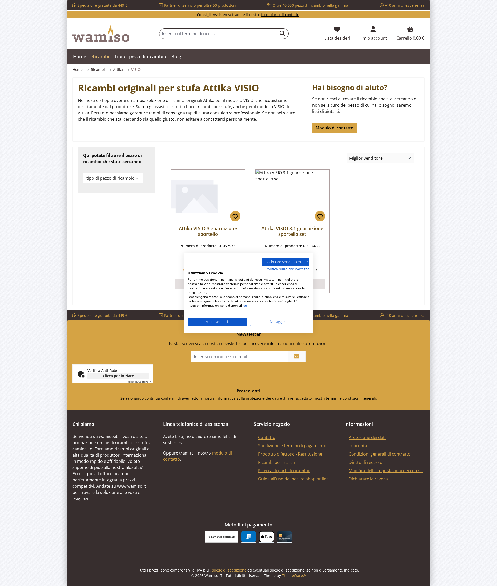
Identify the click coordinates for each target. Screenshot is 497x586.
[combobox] (218, 33)
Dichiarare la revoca (368, 479)
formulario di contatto (280, 14)
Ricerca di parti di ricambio (284, 470)
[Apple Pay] (266, 537)
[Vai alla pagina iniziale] (100, 33)
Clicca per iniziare (118, 375)
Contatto (266, 437)
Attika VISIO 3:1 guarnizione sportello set (292, 231)
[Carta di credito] (284, 537)
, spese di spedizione (228, 570)
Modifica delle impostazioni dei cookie (386, 470)
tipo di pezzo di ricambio (110, 178)
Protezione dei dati (367, 437)
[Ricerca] (282, 33)
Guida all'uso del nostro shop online (293, 479)
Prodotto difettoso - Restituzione (290, 454)
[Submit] (297, 356)
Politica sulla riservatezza (287, 269)
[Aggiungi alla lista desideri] (235, 216)
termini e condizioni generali (351, 398)
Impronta (358, 446)
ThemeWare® (294, 575)
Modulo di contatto (334, 128)
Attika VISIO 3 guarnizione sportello (208, 231)
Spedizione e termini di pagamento (292, 446)
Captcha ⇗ (139, 381)
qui (245, 305)
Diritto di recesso (365, 462)
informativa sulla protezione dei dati (247, 398)
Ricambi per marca (276, 462)
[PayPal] (248, 537)
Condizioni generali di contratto (380, 454)
